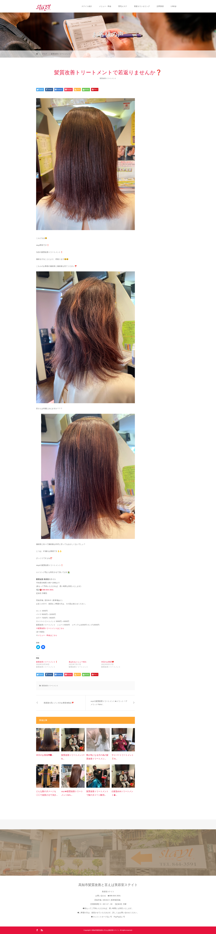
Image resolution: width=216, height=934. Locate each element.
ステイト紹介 (87, 6)
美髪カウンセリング (142, 6)
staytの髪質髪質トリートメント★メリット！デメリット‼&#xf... (109, 702)
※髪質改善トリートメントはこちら (50, 628)
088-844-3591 (48, 590)
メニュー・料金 (105, 6)
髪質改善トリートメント (108, 78)
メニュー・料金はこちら (47, 635)
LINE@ (173, 6)
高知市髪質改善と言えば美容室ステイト (108, 885)
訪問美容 (160, 6)
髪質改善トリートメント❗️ (47, 662)
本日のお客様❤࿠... (44, 755)
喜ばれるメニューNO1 (77, 662)
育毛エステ (122, 6)
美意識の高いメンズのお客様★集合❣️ (59, 703)
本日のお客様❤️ (107, 662)
